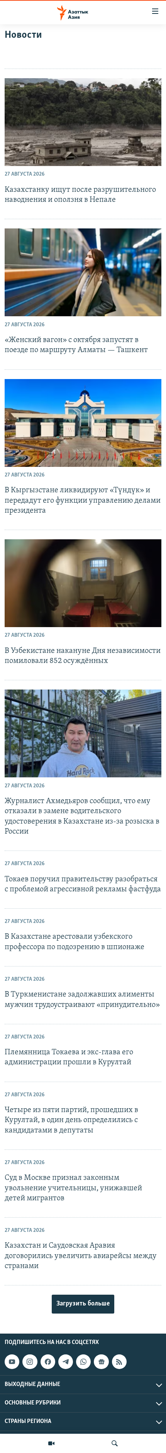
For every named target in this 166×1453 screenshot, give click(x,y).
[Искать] (114, 1443)
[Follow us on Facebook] (48, 1361)
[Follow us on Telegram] (65, 1361)
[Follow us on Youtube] (12, 1361)
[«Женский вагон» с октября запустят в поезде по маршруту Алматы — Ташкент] (83, 272)
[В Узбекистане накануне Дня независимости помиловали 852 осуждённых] (83, 583)
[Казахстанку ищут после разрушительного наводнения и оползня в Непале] (83, 122)
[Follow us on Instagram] (29, 1361)
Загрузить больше (83, 1303)
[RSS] (119, 1361)
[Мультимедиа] (51, 1443)
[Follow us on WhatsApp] (83, 1361)
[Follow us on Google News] (101, 1361)
